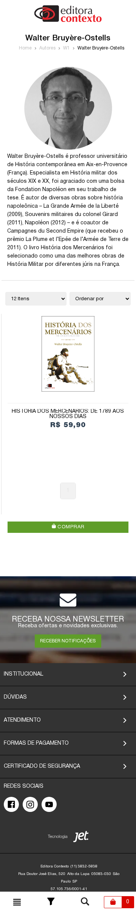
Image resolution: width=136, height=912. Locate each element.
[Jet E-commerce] (68, 838)
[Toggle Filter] (51, 902)
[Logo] (68, 20)
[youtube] (49, 804)
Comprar (70, 527)
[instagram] (30, 804)
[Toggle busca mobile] (17, 902)
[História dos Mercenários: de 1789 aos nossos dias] (68, 354)
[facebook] (11, 804)
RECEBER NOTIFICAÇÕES (68, 641)
